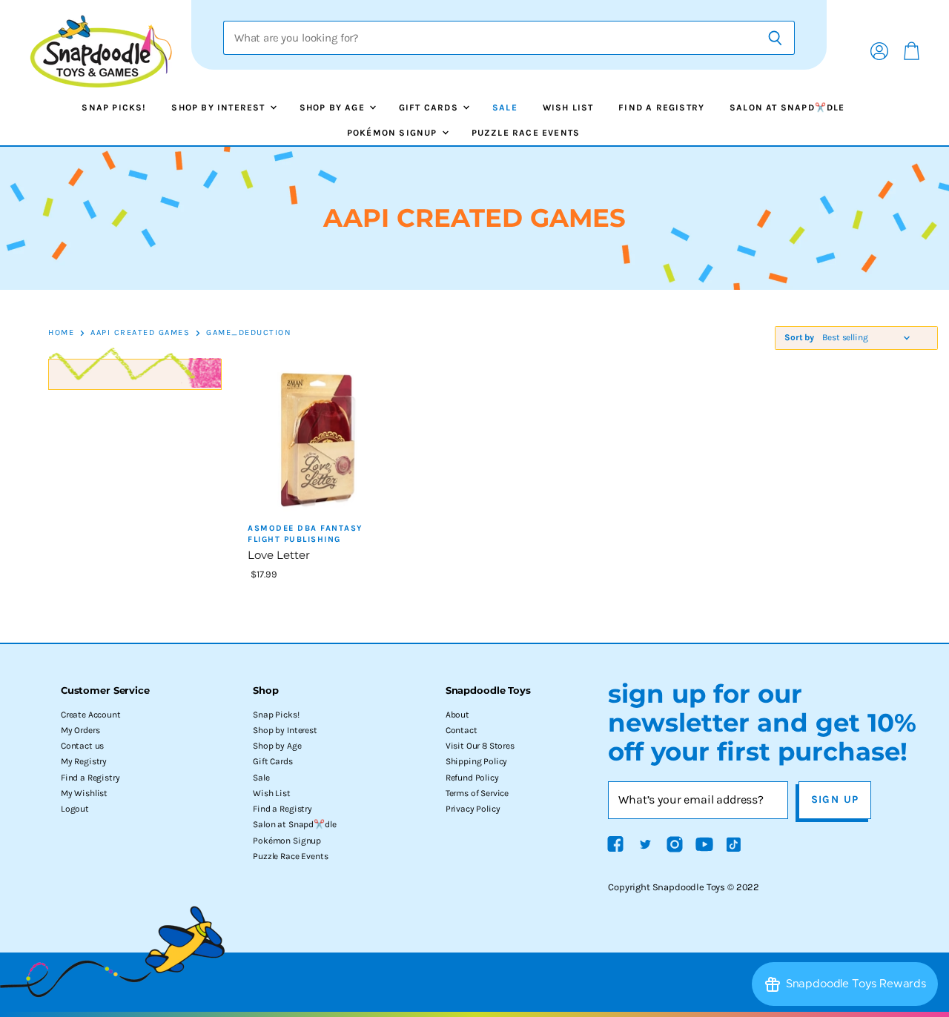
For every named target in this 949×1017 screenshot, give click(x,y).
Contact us (82, 746)
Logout (75, 809)
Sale (505, 107)
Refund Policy (472, 777)
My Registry (84, 761)
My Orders (80, 730)
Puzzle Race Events (526, 132)
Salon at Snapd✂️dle (787, 107)
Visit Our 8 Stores (480, 746)
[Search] (775, 38)
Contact (461, 730)
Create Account (91, 714)
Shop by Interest (219, 107)
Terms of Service (477, 793)
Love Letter (279, 555)
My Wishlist (84, 793)
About (457, 714)
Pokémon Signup (393, 132)
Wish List (568, 107)
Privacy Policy (473, 809)
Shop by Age (334, 107)
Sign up (835, 799)
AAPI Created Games (140, 332)
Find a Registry (661, 107)
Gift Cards (430, 107)
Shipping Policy (477, 761)
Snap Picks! (114, 107)
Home (61, 332)
